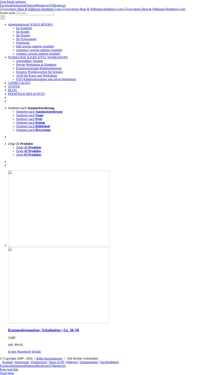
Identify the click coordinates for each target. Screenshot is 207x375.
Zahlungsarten (89, 362)
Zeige (28, 147)
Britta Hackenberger (49, 358)
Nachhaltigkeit (109, 362)
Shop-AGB (56, 362)
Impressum (22, 362)
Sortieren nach (39, 111)
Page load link (9, 369)
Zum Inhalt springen (13, 1)
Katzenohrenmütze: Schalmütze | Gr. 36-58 (43, 330)
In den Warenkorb (19, 351)
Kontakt (7, 362)
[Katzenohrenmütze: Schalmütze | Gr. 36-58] (107, 247)
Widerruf (71, 362)
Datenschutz (39, 362)
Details (36, 351)
